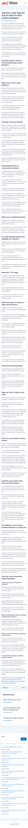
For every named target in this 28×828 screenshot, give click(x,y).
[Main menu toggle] (25, 2)
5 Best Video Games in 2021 (12, 699)
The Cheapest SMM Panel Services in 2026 (12, 747)
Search (3, 736)
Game (4, 702)
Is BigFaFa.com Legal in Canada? (13, 718)
